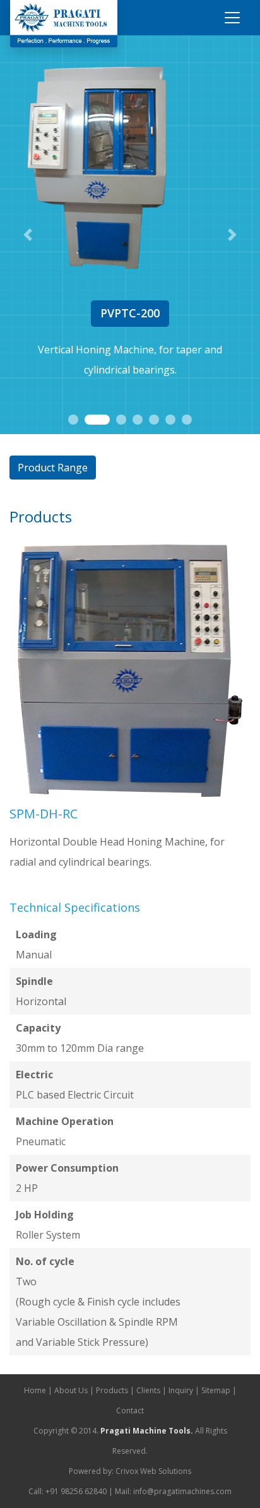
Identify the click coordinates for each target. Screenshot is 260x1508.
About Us (71, 1390)
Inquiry (180, 1390)
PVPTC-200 (130, 313)
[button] (27, 234)
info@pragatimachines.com (182, 1491)
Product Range (53, 467)
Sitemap (215, 1390)
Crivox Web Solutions (153, 1471)
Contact (130, 1410)
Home (35, 1390)
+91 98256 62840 (76, 1491)
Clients (148, 1390)
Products (112, 1390)
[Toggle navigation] (232, 17)
